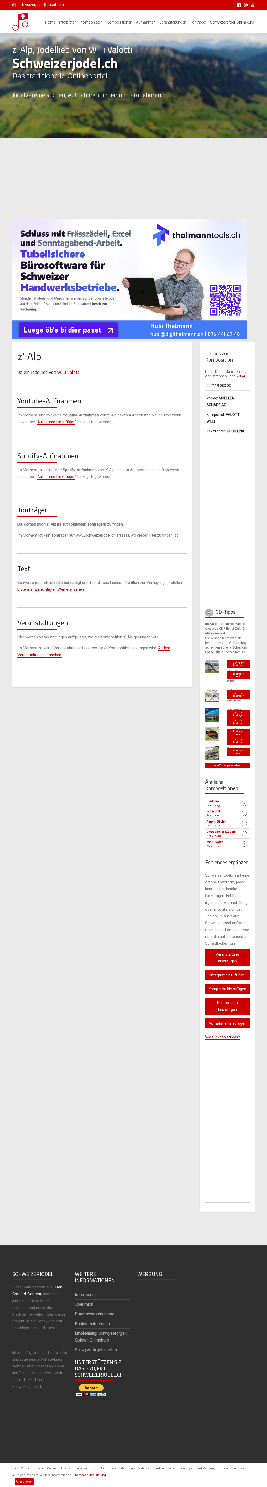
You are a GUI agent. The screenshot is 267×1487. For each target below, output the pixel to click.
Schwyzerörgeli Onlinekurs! (232, 22)
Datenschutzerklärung (90, 1475)
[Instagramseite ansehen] (244, 5)
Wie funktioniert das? (222, 1037)
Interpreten (67, 22)
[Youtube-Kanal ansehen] (251, 5)
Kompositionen (119, 22)
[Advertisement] (133, 178)
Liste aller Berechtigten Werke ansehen (50, 589)
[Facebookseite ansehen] (237, 5)
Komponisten (91, 22)
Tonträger (198, 22)
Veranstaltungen (172, 22)
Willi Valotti (68, 372)
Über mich (84, 1304)
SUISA (240, 376)
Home (50, 22)
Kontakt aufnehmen (92, 1323)
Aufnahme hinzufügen (56, 422)
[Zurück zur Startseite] (20, 20)
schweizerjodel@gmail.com (41, 5)
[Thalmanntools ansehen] (129, 276)
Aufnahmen (145, 22)
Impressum (85, 1294)
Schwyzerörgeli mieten (96, 1349)
